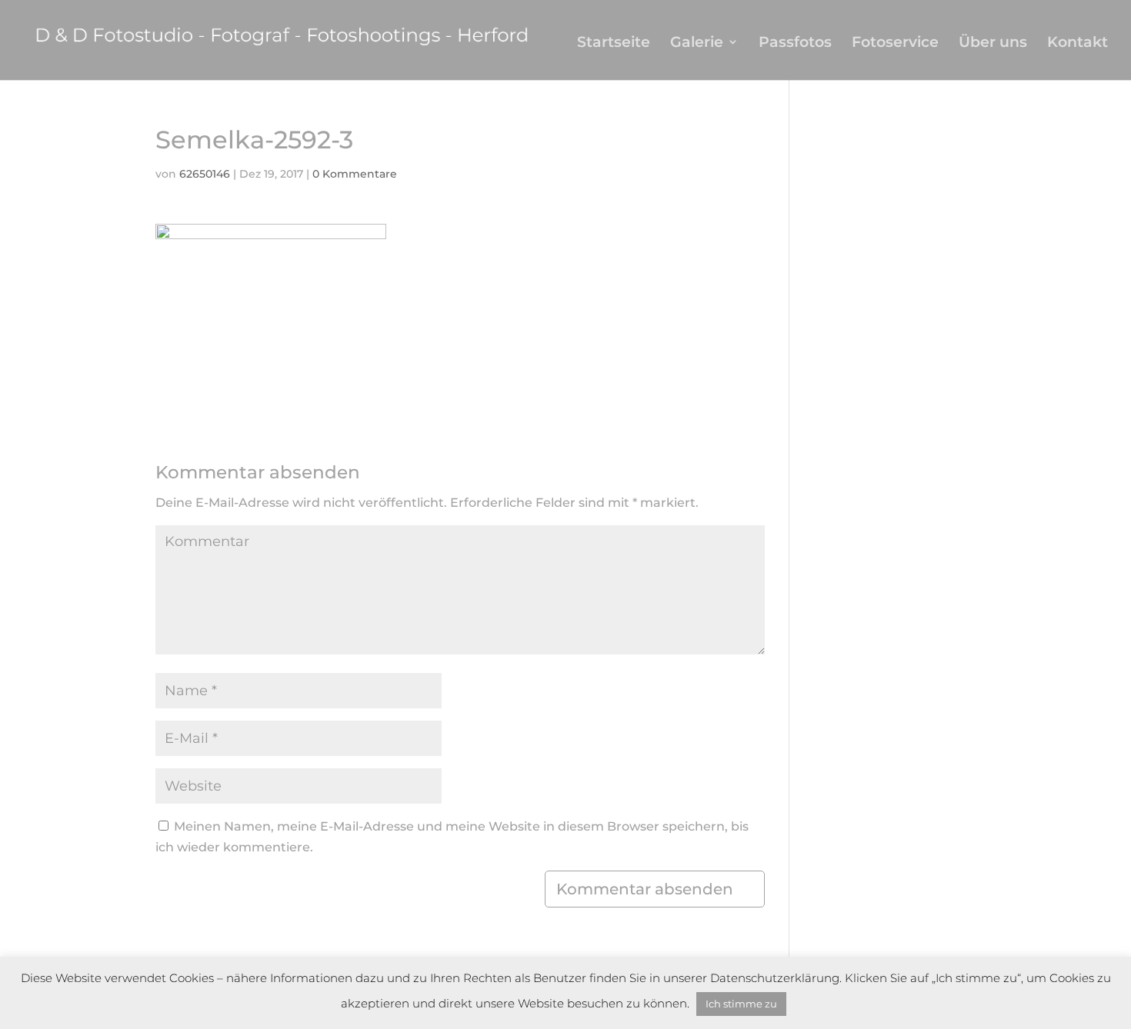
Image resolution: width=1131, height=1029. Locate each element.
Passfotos (795, 43)
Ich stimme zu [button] (741, 1003)
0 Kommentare (354, 174)
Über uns (993, 43)
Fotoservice (895, 43)
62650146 (204, 174)
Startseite (613, 43)
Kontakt (1077, 43)
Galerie (696, 43)
